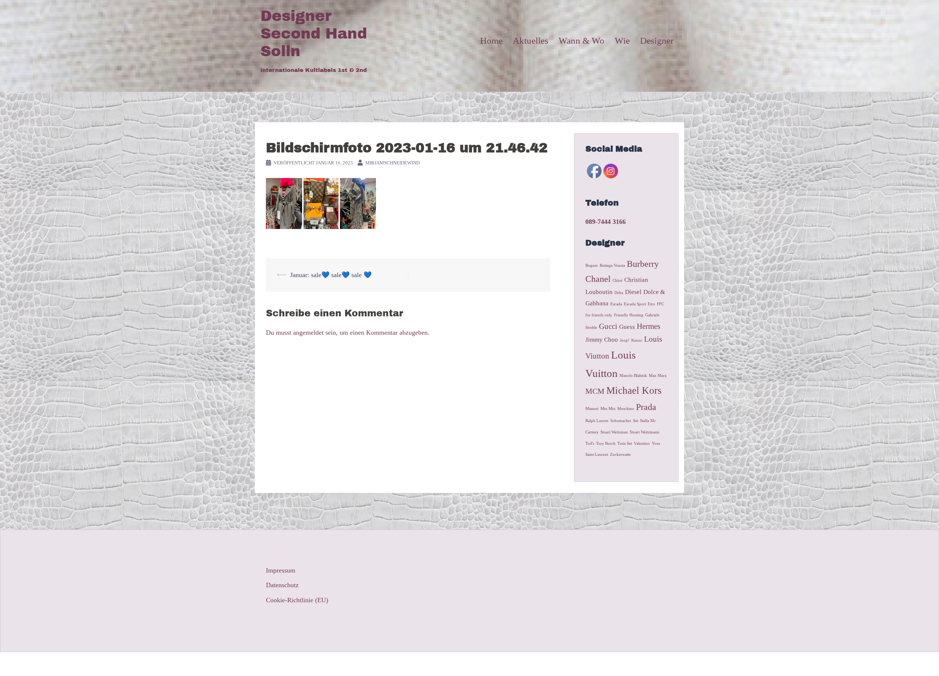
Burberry (643, 264)
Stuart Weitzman (614, 432)
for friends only (598, 315)
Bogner (591, 266)
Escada (616, 304)
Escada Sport (635, 304)
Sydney (383, 664)
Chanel (598, 279)
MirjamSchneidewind (392, 163)
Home (491, 41)
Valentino (642, 443)
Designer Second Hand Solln (313, 33)
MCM (594, 391)
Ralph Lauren (597, 421)
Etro (651, 304)
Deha (618, 293)
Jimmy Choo (601, 339)
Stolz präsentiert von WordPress (303, 664)
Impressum (280, 570)
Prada (646, 407)
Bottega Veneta (612, 266)
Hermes (648, 326)
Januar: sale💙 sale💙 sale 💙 (331, 275)
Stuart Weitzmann (645, 432)
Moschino (625, 409)
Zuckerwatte (620, 455)
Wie (622, 41)
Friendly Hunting (628, 315)
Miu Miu (607, 409)
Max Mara (657, 376)
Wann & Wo (581, 41)
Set (635, 421)
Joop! (624, 340)
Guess (627, 326)
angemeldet (308, 332)
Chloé (617, 281)
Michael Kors (634, 390)
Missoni (592, 409)
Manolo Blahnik (633, 376)
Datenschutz (282, 585)
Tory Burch (605, 443)
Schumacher (620, 421)
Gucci (608, 326)
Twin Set (624, 443)
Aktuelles (530, 41)
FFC (660, 304)
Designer (656, 41)
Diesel (633, 291)
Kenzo (636, 340)
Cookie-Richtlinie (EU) (297, 600)
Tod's (589, 443)
